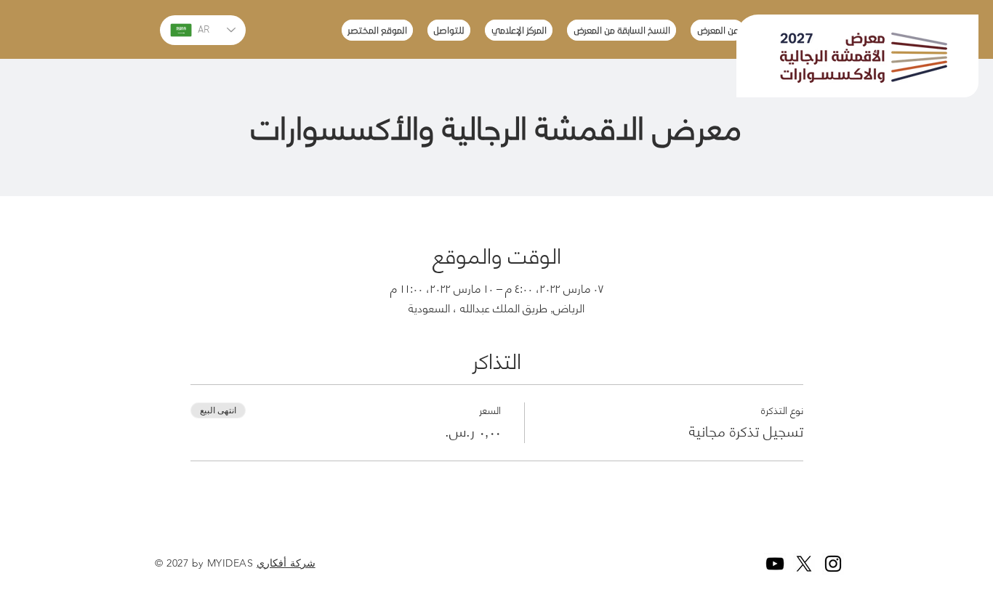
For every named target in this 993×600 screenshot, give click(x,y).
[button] (621, 30)
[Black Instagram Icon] (833, 564)
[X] (804, 564)
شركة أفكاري (286, 562)
